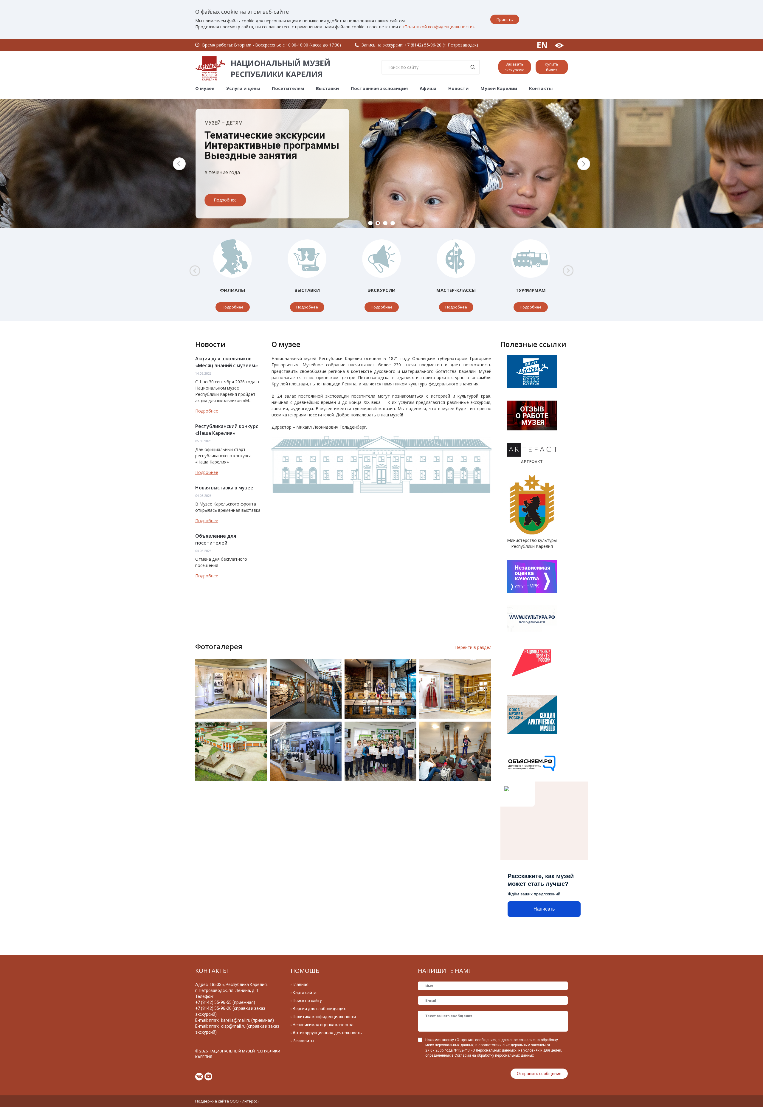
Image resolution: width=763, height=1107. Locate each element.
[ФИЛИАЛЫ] (232, 258)
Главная (300, 984)
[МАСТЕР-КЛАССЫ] (456, 258)
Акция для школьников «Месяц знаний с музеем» (226, 362)
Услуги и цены (243, 88)
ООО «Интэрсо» (244, 1101)
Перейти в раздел (473, 647)
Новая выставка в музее (224, 487)
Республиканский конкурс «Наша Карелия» (226, 429)
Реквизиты (303, 1040)
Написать (544, 908)
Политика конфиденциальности (324, 1016)
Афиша (428, 88)
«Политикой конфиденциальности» (438, 27)
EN (542, 44)
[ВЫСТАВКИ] (307, 258)
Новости (458, 88)
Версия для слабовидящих (319, 1008)
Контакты (541, 88)
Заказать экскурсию (515, 66)
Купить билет (552, 66)
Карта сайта (305, 992)
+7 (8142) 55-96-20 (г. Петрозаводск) (441, 45)
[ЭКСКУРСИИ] (381, 258)
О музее (204, 88)
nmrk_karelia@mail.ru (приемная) (241, 1020)
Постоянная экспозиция (379, 88)
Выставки (327, 88)
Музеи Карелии (498, 88)
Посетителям (288, 88)
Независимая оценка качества (323, 1024)
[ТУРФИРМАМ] (530, 258)
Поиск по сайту (307, 1000)
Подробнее (225, 200)
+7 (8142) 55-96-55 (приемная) (225, 1002)
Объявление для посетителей (215, 539)
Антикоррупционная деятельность (327, 1032)
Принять (505, 19)
